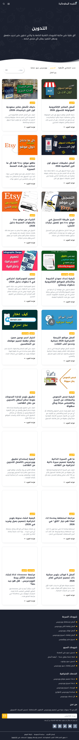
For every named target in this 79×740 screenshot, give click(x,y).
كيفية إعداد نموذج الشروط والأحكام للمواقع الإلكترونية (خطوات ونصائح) (60, 282)
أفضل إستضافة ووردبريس (65, 621)
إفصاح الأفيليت (50, 734)
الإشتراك (4, 716)
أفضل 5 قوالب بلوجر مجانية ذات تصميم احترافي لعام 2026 (60, 578)
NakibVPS (14, 737)
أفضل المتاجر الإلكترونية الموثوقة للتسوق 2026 (62, 108)
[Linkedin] (60, 726)
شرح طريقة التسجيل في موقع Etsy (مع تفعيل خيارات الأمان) (60, 222)
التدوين (72, 103)
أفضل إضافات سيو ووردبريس (64, 665)
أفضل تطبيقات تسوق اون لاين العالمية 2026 (61, 164)
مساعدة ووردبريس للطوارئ (65, 692)
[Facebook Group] (55, 726)
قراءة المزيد (69, 127)
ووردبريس (65, 274)
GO (6, 70)
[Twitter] (65, 726)
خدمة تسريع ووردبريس (66, 683)
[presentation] (59, 89)
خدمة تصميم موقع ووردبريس (64, 678)
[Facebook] (75, 726)
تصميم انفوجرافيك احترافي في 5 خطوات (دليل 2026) (20, 280)
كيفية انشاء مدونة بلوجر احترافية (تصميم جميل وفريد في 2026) (20, 521)
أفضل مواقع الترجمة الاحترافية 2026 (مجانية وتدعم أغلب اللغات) (63, 341)
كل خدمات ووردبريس (67, 696)
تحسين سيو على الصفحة (66, 652)
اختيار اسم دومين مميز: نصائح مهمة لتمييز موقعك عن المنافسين (21, 341)
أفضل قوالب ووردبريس (67, 630)
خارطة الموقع (28, 734)
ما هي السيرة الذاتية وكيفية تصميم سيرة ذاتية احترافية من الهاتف (61, 462)
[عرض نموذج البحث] (4, 4)
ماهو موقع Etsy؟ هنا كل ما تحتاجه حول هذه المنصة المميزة (20, 166)
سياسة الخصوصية (39, 734)
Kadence (30, 737)
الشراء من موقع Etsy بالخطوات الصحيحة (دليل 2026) (22, 222)
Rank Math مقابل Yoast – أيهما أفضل (61, 656)
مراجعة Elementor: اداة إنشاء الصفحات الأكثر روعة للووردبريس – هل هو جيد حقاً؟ (20, 579)
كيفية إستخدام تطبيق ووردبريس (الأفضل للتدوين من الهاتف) (21, 462)
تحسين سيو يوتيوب (68, 661)
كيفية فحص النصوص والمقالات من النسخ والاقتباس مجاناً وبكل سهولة (63, 401)
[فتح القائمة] (9, 4)
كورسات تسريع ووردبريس (66, 687)
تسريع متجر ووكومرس (67, 639)
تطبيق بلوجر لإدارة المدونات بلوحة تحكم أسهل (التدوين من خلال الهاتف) (20, 400)
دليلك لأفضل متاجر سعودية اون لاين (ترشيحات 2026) (20, 108)
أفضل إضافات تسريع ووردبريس (64, 635)
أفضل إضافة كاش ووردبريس (65, 626)
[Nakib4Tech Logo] (68, 4)
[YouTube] (70, 726)
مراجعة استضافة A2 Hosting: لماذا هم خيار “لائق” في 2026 (60, 521)
